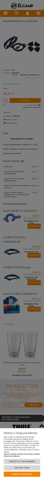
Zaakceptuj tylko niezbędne (22, 461)
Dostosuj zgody (22, 468)
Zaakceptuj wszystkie (22, 474)
